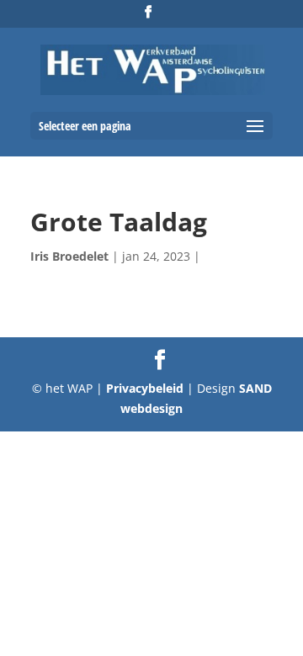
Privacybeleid (146, 388)
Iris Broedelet (69, 256)
